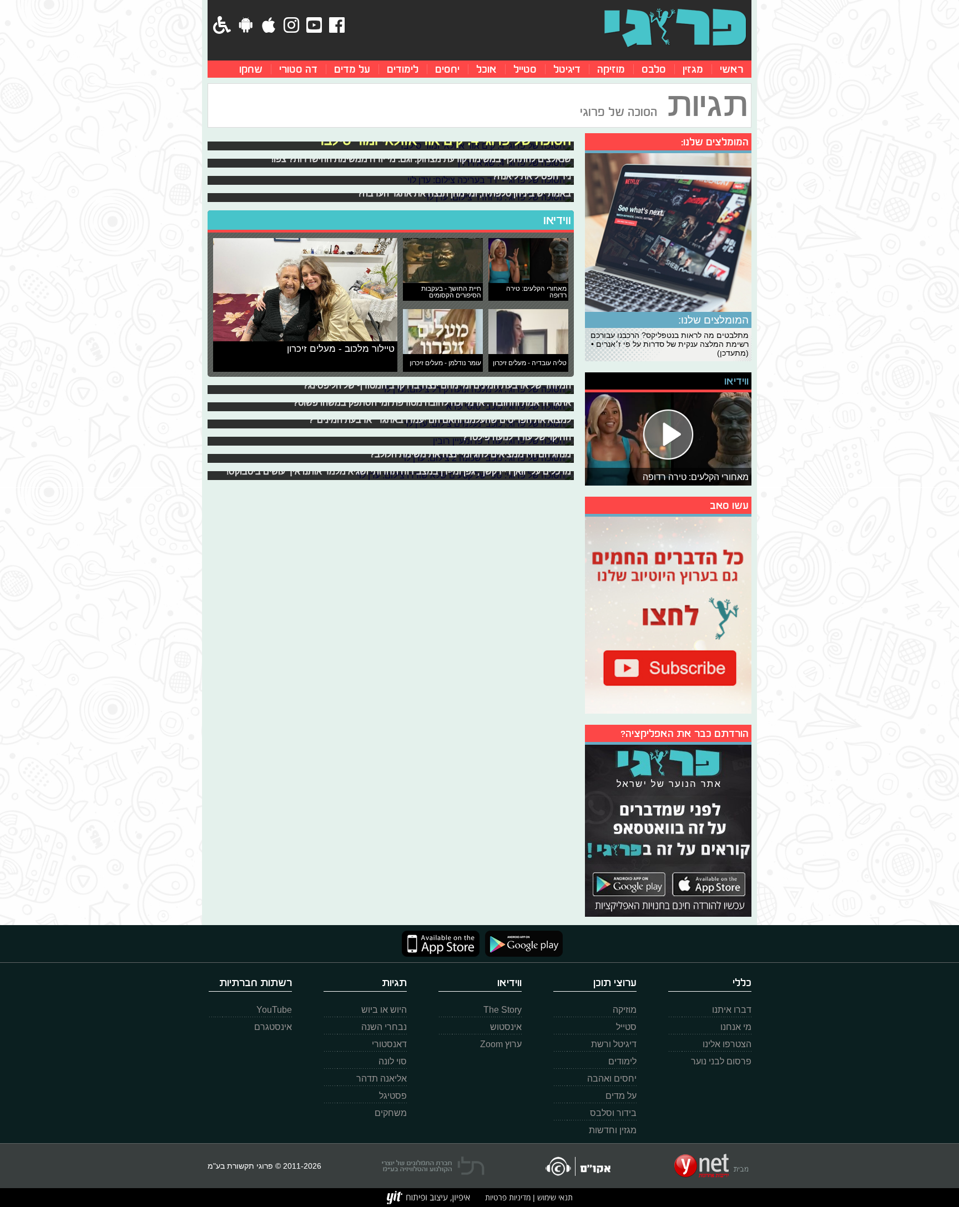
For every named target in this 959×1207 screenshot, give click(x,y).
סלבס (654, 69)
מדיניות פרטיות (508, 1197)
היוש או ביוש (384, 1009)
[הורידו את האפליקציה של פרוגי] (668, 829)
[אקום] (577, 1166)
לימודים (402, 69)
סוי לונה (392, 1061)
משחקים (391, 1113)
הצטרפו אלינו (727, 1044)
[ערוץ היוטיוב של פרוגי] (668, 614)
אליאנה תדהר (381, 1078)
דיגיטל (567, 69)
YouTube (274, 1009)
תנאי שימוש (554, 1197)
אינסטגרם (273, 1027)
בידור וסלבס (613, 1113)
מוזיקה (611, 69)
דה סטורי (298, 69)
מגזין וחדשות (613, 1130)
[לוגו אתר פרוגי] (675, 28)
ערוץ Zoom (501, 1044)
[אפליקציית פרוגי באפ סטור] (441, 944)
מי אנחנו (735, 1027)
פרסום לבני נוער (721, 1061)
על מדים (352, 69)
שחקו (251, 69)
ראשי (731, 69)
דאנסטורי (389, 1044)
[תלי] (433, 1166)
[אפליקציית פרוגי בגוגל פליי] (521, 944)
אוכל (486, 69)
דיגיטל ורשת (614, 1044)
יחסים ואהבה (612, 1078)
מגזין (693, 69)
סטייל (525, 69)
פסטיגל (393, 1095)
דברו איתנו (731, 1009)
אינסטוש (506, 1027)
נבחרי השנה (384, 1027)
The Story (502, 1009)
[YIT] (428, 1197)
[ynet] (711, 1166)
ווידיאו (557, 220)
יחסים (447, 69)
